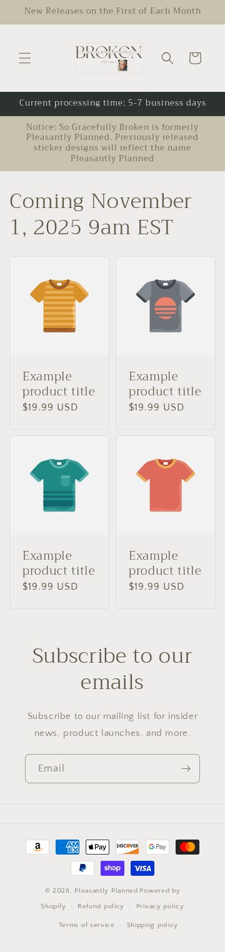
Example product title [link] (59, 385)
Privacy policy (160, 906)
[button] (25, 58)
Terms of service (87, 925)
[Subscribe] (185, 768)
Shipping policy (153, 925)
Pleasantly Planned (106, 891)
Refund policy (101, 906)
